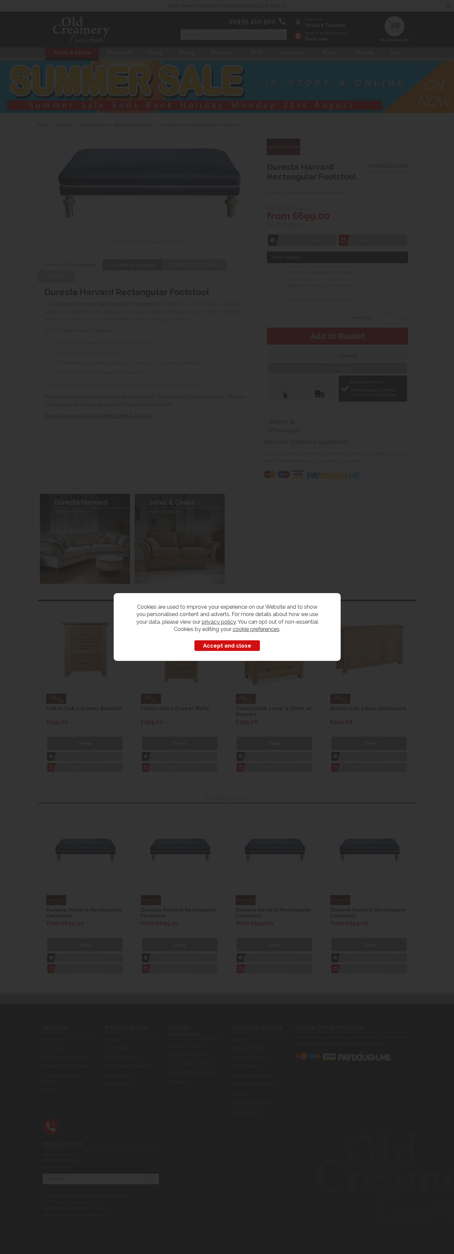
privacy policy (219, 621)
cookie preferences (256, 629)
